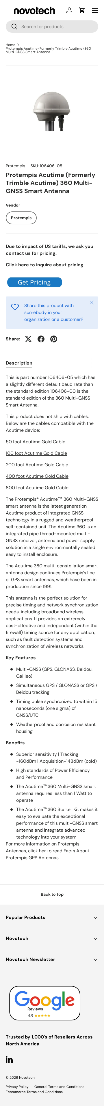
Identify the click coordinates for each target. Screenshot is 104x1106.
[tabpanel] (52, 617)
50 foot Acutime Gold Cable (35, 442)
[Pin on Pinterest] (53, 339)
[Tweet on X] (28, 339)
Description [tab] (19, 363)
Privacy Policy (17, 1086)
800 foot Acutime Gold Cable (37, 488)
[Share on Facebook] (41, 339)
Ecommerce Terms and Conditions (34, 1092)
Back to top (52, 894)
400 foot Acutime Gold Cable (37, 476)
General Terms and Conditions (59, 1086)
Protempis (15, 165)
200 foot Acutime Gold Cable (37, 465)
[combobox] (52, 26)
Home (10, 45)
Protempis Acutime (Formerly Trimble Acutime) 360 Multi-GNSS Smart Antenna (48, 50)
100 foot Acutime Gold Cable (36, 453)
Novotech (27, 1077)
